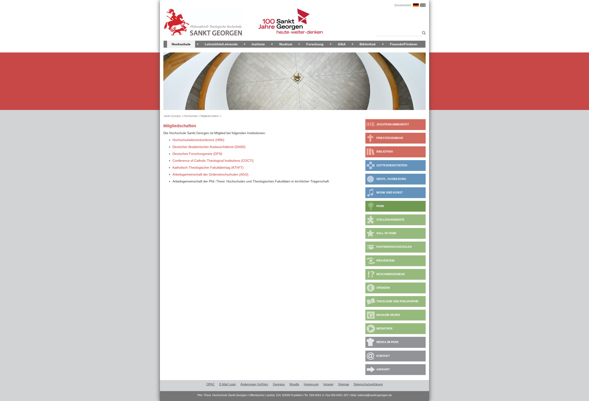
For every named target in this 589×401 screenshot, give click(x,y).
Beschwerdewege (390, 274)
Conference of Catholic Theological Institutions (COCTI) (213, 160)
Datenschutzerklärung (368, 384)
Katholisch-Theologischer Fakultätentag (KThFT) (208, 167)
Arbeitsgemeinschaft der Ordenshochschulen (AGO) (210, 174)
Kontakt (383, 356)
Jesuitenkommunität (392, 124)
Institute (258, 44)
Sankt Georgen (172, 116)
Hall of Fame (386, 233)
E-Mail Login (227, 384)
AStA (342, 44)
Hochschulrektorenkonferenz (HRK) (198, 140)
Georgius (279, 384)
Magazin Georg (388, 315)
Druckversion (403, 5)
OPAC (210, 384)
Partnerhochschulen (394, 246)
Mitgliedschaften (210, 116)
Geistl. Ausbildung (391, 179)
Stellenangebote (390, 219)
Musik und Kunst (389, 192)
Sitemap (343, 384)
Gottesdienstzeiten (391, 165)
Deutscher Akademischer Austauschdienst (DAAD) (209, 147)
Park (380, 206)
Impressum (311, 384)
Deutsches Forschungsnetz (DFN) (197, 154)
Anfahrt (383, 369)
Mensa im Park (387, 342)
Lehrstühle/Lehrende (221, 44)
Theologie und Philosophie (397, 301)
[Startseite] (203, 22)
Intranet (328, 384)
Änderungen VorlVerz (254, 384)
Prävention (385, 260)
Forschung (314, 44)
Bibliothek (368, 44)
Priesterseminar (389, 138)
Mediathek (384, 328)
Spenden (383, 287)
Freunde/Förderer (403, 44)
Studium (285, 44)
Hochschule (181, 44)
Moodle (294, 384)
